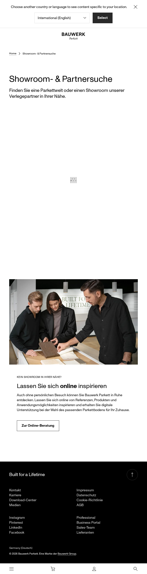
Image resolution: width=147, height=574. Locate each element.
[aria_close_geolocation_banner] (135, 8)
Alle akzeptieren (120, 313)
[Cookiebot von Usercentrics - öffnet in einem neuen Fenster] (126, 257)
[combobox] (62, 18)
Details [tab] (73, 268)
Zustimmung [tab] (25, 268)
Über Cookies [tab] (121, 268)
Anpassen (70, 313)
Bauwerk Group (67, 554)
